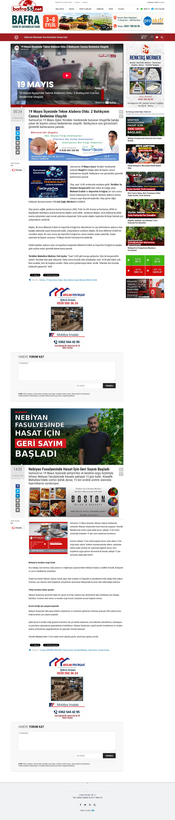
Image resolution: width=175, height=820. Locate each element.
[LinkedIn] (18, 138)
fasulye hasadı (103, 650)
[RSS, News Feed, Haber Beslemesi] (90, 804)
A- (121, 116)
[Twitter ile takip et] (85, 804)
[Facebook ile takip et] (80, 804)
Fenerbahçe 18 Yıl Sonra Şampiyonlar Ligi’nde (44, 37)
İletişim (85, 2)
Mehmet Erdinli (91, 280)
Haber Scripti (85, 810)
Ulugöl (60, 280)
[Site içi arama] (161, 37)
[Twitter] (18, 133)
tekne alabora (68, 280)
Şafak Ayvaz (92, 650)
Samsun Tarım (68, 650)
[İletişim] (157, 37)
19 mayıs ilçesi (51, 280)
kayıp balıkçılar (79, 280)
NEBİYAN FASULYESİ (54, 650)
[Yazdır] (18, 148)
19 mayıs (42, 650)
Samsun (42, 280)
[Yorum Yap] (18, 152)
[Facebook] (18, 128)
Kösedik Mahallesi (80, 650)
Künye (77, 2)
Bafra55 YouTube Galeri (63, 2)
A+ (121, 112)
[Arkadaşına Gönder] (18, 143)
